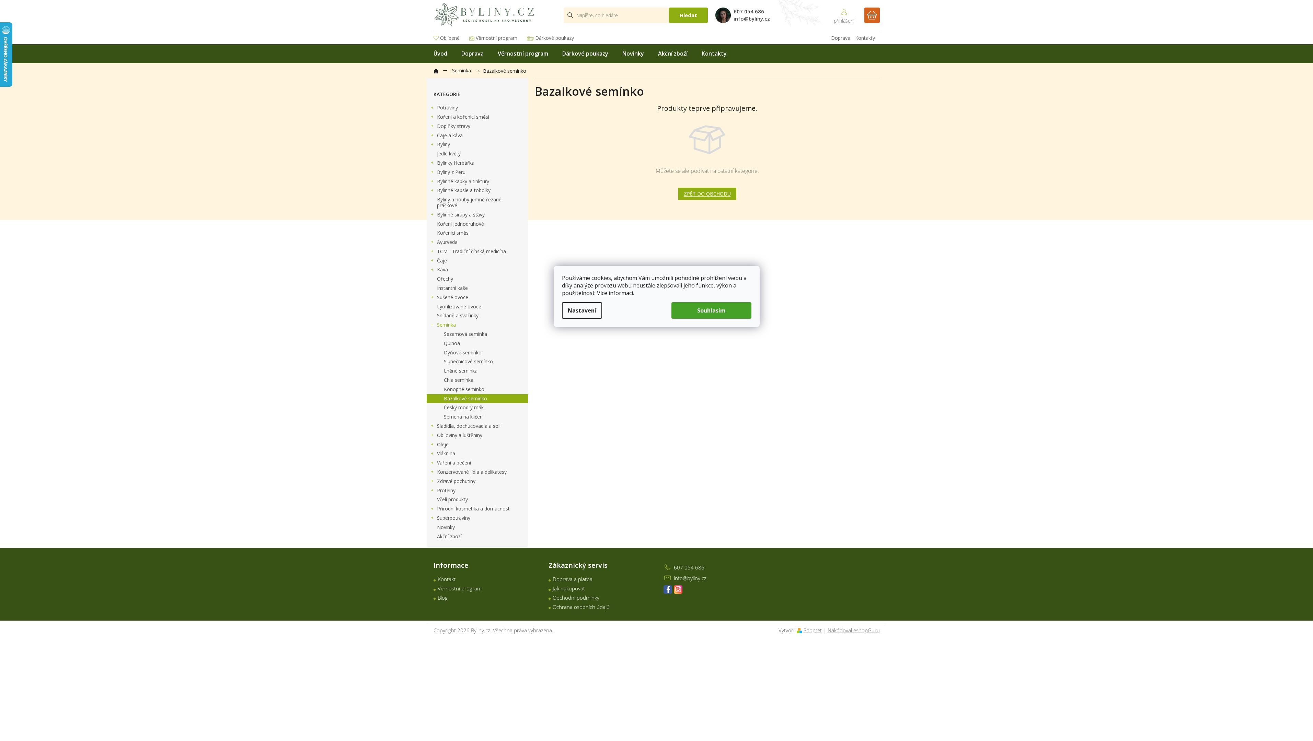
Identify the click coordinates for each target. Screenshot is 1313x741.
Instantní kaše (452, 288)
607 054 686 (689, 567)
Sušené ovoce (452, 297)
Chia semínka (458, 380)
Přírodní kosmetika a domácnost (473, 508)
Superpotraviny (453, 518)
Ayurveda (447, 242)
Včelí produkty (452, 499)
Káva (442, 269)
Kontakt (447, 579)
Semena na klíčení (464, 416)
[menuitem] (440, 53)
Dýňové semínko (463, 352)
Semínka (446, 324)
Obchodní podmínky (576, 597)
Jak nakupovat (569, 588)
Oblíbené (450, 38)
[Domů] (439, 69)
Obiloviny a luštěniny (459, 435)
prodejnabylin (678, 589)
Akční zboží (449, 536)
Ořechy (445, 278)
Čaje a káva (450, 135)
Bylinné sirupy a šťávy (461, 214)
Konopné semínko (464, 389)
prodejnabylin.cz (668, 589)
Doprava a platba (572, 579)
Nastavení (582, 310)
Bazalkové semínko (465, 398)
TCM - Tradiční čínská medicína (471, 251)
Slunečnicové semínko (468, 361)
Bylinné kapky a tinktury (463, 181)
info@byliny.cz (690, 578)
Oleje (443, 444)
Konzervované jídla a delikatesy (472, 472)
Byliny (443, 144)
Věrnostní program (496, 38)
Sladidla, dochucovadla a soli (468, 426)
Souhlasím (711, 310)
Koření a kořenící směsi (463, 117)
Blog (443, 597)
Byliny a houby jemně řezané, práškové (470, 202)
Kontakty (865, 38)
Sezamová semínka (465, 334)
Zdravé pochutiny (456, 481)
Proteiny (446, 490)
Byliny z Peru (451, 172)
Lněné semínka (460, 370)
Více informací (615, 293)
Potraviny (447, 107)
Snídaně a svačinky (458, 315)
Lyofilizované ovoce (459, 306)
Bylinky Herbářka (455, 163)
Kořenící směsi (453, 233)
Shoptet (813, 630)
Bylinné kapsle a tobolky (464, 190)
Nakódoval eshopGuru (854, 630)
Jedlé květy (449, 153)
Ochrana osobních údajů (581, 606)
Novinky (446, 527)
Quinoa (452, 343)
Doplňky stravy (453, 126)
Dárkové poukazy (554, 38)
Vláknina (446, 453)
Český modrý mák (464, 407)
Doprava (840, 38)
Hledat (688, 15)
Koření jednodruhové (460, 224)
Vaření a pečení (454, 462)
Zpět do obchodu (707, 193)
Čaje (442, 260)
